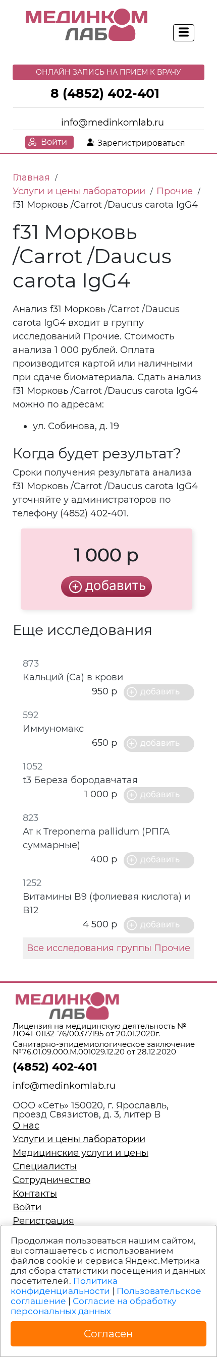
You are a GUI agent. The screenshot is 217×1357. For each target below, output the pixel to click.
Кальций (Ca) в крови (73, 677)
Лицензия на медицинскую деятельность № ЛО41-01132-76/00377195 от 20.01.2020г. (99, 1029)
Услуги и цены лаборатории (79, 1139)
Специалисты (45, 1166)
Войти (54, 142)
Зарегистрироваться (141, 143)
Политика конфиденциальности (64, 1286)
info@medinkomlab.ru (112, 122)
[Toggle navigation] (183, 32)
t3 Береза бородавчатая (80, 780)
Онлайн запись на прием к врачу (108, 72)
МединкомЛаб (87, 25)
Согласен (108, 1334)
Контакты (35, 1193)
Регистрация (43, 1220)
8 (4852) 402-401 (104, 93)
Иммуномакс (53, 728)
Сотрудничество (51, 1180)
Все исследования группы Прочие (108, 948)
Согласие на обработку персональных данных (93, 1306)
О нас (26, 1125)
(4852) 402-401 (55, 1067)
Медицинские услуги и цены (80, 1152)
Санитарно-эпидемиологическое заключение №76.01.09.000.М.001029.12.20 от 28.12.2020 (104, 1047)
